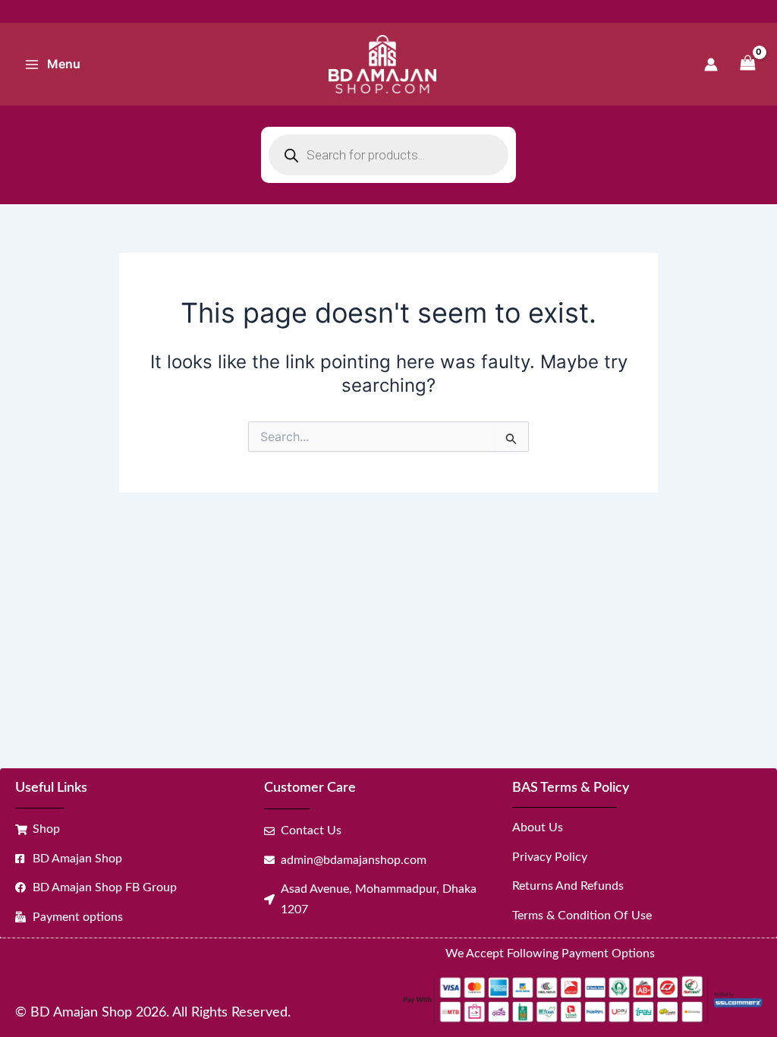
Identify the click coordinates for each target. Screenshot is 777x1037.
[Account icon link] (711, 64)
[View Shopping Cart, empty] (747, 64)
